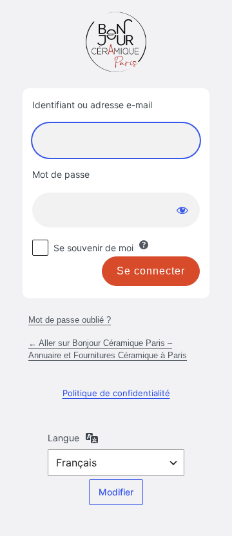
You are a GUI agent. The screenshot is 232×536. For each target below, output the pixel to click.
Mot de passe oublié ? (69, 320)
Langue (63, 437)
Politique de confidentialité (116, 393)
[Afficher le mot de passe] (182, 210)
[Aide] (143, 245)
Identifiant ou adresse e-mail (92, 104)
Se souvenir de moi (93, 247)
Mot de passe (61, 174)
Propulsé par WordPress (116, 42)
